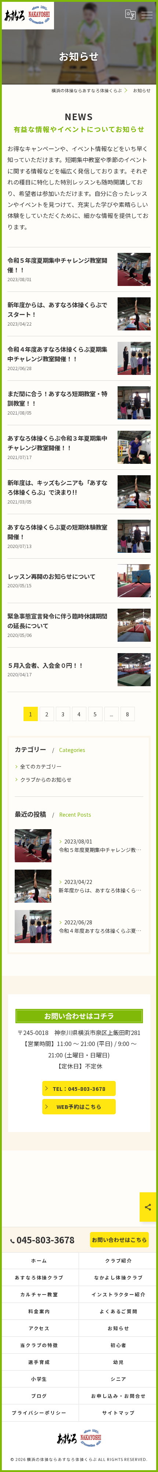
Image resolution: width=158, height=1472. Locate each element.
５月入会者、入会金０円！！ (45, 665)
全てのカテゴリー (40, 766)
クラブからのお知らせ (46, 779)
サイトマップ (118, 1412)
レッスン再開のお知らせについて (51, 576)
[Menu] (146, 15)
